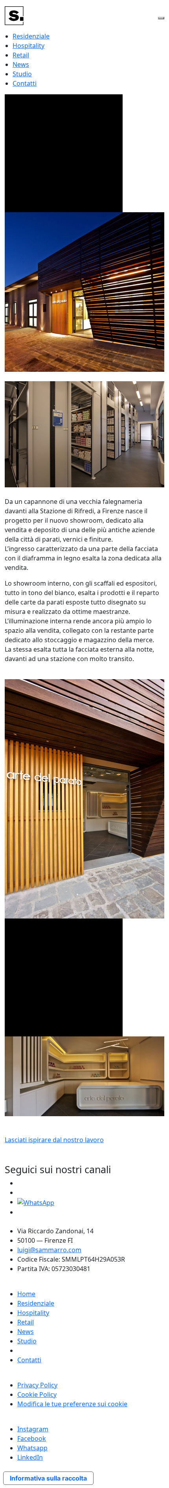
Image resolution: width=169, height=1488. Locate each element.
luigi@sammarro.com (49, 1250)
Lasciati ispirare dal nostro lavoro (54, 1139)
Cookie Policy (37, 1394)
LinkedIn (30, 1457)
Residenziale (31, 36)
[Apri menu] (161, 18)
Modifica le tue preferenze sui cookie (72, 1404)
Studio (22, 74)
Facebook (31, 1438)
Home (26, 1294)
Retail (21, 55)
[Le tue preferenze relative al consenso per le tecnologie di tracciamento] (155, 1474)
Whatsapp (32, 1448)
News (21, 64)
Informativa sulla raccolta (48, 1478)
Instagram (32, 1429)
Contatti (25, 83)
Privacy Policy (37, 1385)
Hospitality (28, 45)
